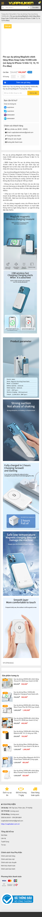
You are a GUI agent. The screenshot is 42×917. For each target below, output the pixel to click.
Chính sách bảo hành (8, 869)
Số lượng (6, 76)
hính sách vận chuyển (9, 862)
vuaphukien (10, 107)
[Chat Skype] (5, 112)
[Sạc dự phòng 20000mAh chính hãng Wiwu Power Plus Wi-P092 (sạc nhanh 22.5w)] (7, 714)
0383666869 (10, 115)
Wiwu (30, 89)
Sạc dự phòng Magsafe (11, 89)
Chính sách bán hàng (8, 856)
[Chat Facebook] (5, 108)
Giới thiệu (4, 835)
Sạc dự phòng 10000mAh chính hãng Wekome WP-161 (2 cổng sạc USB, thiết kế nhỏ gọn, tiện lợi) (26, 733)
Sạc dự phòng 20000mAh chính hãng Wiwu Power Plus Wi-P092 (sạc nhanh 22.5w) (26, 707)
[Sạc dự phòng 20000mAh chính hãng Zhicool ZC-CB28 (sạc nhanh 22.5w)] (7, 727)
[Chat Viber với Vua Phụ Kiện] (5, 116)
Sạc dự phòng (22, 14)
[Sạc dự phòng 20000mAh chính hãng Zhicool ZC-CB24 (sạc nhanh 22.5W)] (7, 688)
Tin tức (3, 845)
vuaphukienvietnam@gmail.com (22, 132)
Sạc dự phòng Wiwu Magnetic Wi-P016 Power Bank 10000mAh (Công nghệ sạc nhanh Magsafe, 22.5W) (27, 759)
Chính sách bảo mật (8, 859)
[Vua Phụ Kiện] (21, 3)
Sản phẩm (12, 14)
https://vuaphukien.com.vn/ (10, 824)
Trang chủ (4, 14)
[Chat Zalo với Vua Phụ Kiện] (5, 119)
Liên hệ (3, 838)
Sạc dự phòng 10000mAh (29, 86)
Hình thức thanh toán (8, 866)
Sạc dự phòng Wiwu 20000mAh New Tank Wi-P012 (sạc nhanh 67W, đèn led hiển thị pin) (27, 746)
